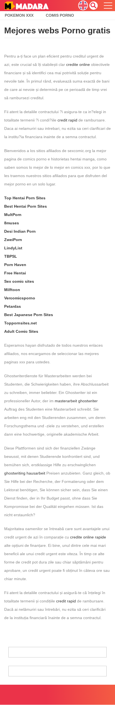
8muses (11, 223)
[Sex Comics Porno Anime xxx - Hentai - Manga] (26, 5)
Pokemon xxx (19, 15)
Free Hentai (15, 273)
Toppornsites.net (20, 323)
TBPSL (10, 256)
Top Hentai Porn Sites (24, 198)
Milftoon (12, 289)
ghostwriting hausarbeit (24, 473)
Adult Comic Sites (21, 331)
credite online (78, 64)
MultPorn (12, 214)
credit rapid (67, 120)
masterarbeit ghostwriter (76, 401)
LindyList (13, 248)
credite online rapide (88, 537)
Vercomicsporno (19, 298)
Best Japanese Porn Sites (28, 314)
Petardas (12, 306)
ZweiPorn (13, 239)
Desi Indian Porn (20, 231)
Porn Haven (15, 264)
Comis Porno (60, 15)
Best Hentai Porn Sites (25, 206)
